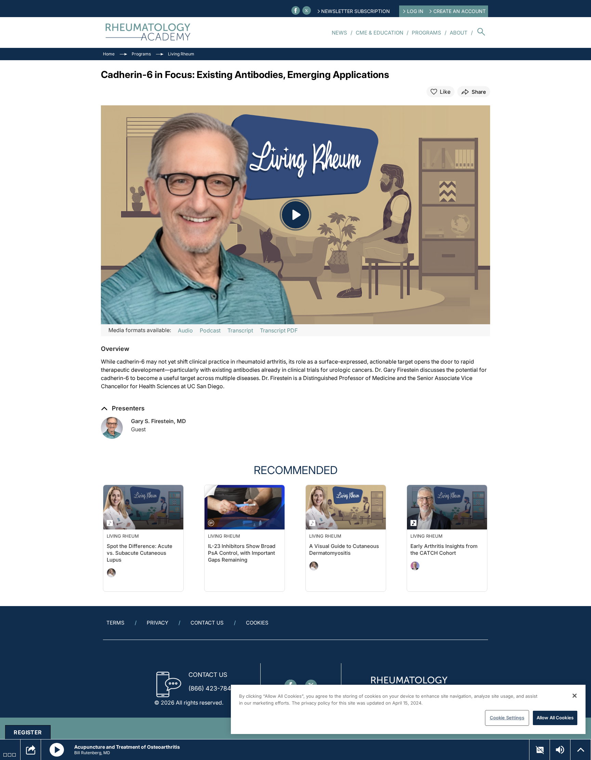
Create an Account (459, 11)
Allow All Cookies (555, 717)
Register (28, 732)
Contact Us (207, 622)
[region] (408, 709)
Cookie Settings (507, 717)
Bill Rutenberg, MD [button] (92, 752)
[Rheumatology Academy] (148, 32)
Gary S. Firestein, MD (158, 421)
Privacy (157, 622)
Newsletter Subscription (355, 11)
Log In (415, 11)
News (339, 32)
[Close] (574, 695)
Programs (426, 32)
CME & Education (379, 32)
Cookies (257, 622)
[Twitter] (306, 10)
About (459, 32)
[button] (115, 348)
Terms (115, 622)
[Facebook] (295, 10)
